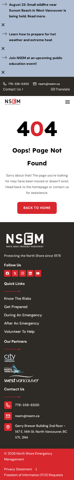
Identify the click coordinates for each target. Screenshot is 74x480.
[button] (68, 102)
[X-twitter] (15, 273)
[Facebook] (7, 273)
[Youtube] (38, 273)
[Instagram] (22, 273)
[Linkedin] (30, 273)
